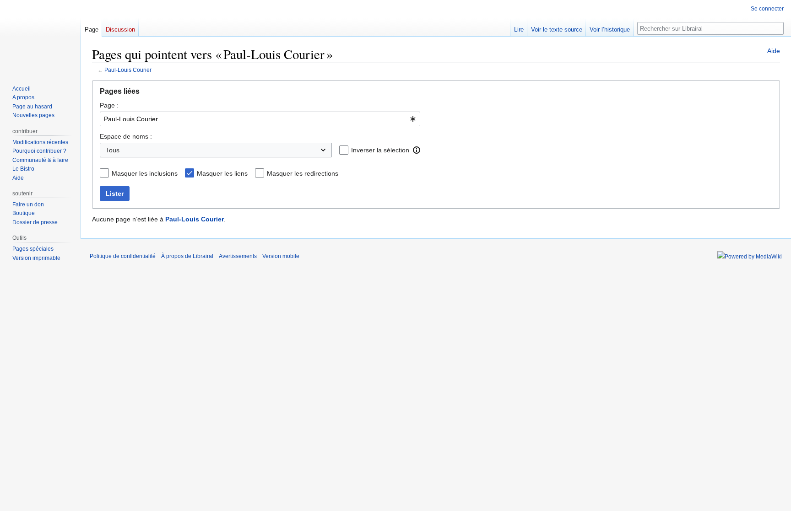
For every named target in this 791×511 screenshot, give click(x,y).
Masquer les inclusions (145, 173)
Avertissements (238, 256)
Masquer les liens (222, 173)
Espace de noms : (126, 136)
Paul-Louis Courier (128, 70)
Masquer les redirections (302, 173)
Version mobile (280, 256)
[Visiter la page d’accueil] (40, 36)
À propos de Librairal (187, 256)
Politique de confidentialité (123, 256)
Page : (109, 105)
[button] (416, 150)
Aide (773, 50)
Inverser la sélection (380, 150)
